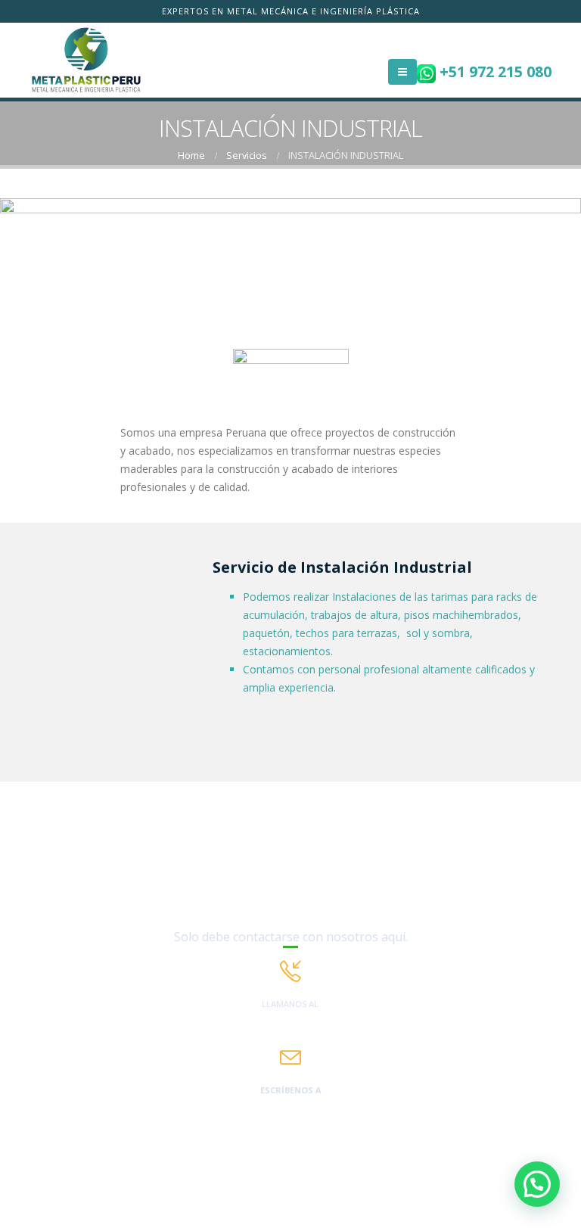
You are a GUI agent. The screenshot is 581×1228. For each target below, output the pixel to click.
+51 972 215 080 (493, 71)
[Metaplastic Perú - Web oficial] (86, 60)
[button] (537, 1184)
